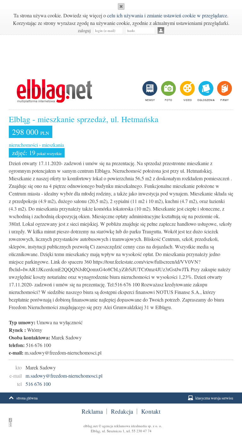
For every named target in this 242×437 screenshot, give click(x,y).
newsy (150, 91)
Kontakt (150, 411)
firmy (224, 91)
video (186, 91)
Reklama (92, 411)
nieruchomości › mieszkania (36, 144)
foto (168, 91)
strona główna (26, 397)
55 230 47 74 (142, 430)
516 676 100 (38, 383)
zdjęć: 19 (36, 152)
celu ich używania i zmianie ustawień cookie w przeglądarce (167, 15)
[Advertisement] (121, 53)
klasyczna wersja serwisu (214, 397)
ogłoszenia (205, 91)
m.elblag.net (54, 91)
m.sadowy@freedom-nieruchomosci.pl (64, 375)
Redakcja (122, 411)
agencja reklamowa (116, 425)
